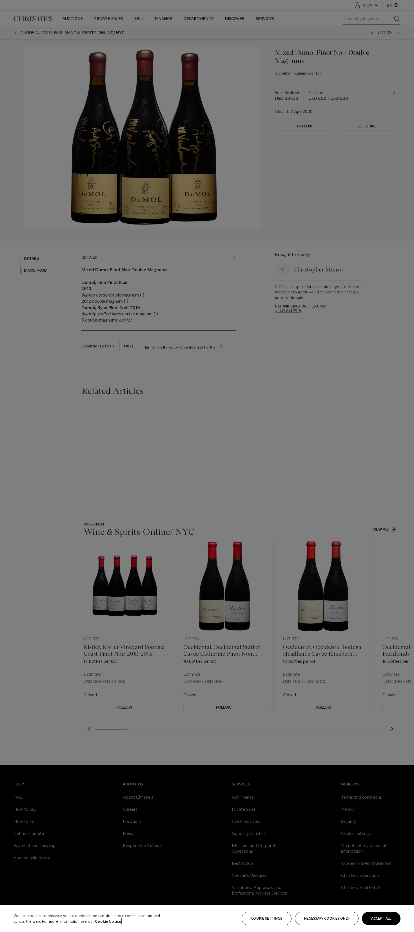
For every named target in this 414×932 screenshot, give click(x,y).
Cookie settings (266, 918)
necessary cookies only (326, 918)
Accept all (381, 918)
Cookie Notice (108, 921)
